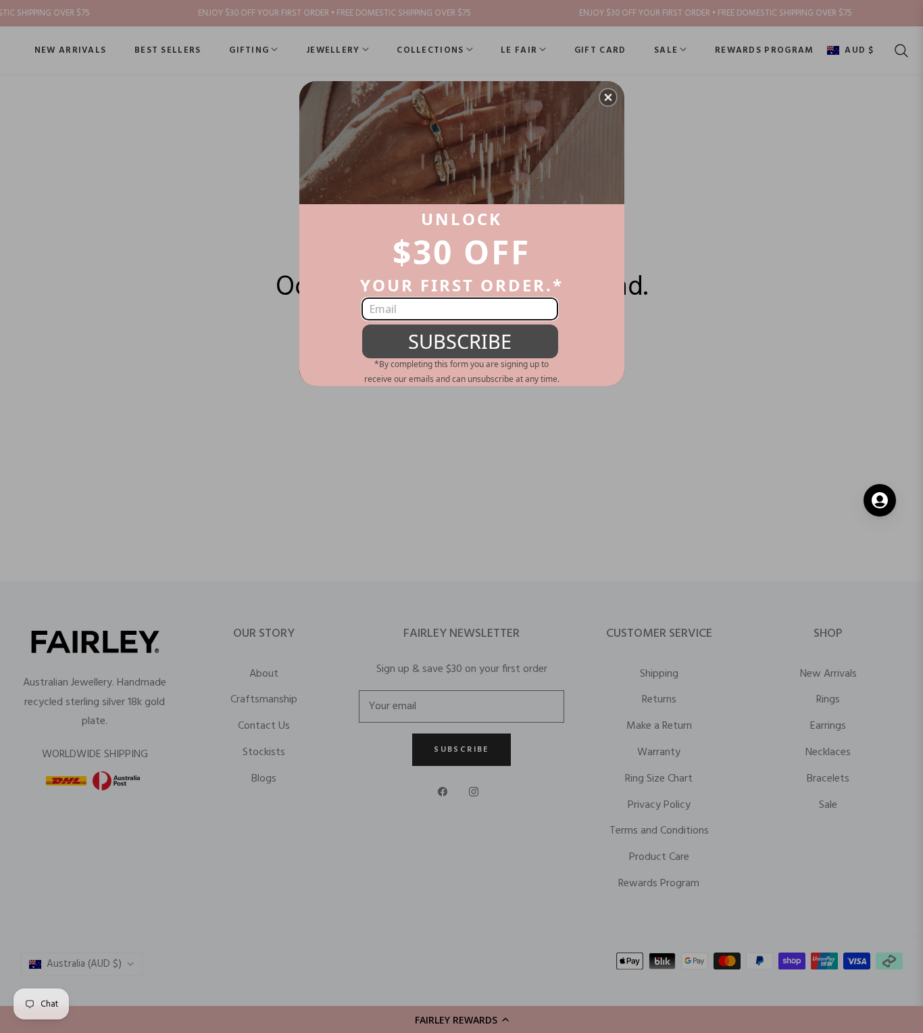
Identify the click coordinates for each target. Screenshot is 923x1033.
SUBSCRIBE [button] (460, 341)
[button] (608, 97)
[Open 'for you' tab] (880, 500)
